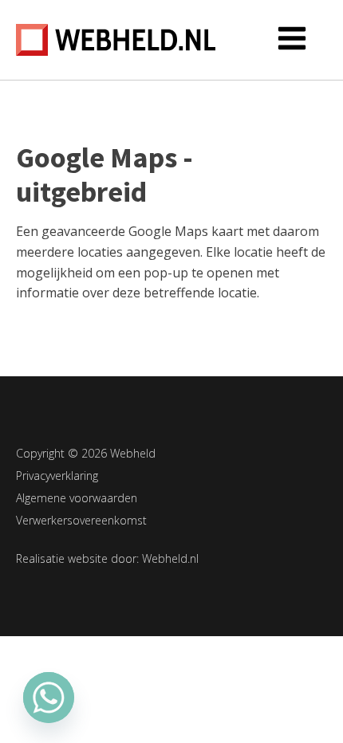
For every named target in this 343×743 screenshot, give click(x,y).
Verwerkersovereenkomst (81, 520)
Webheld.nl (170, 558)
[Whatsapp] (48, 697)
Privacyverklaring (57, 475)
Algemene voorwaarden (76, 497)
